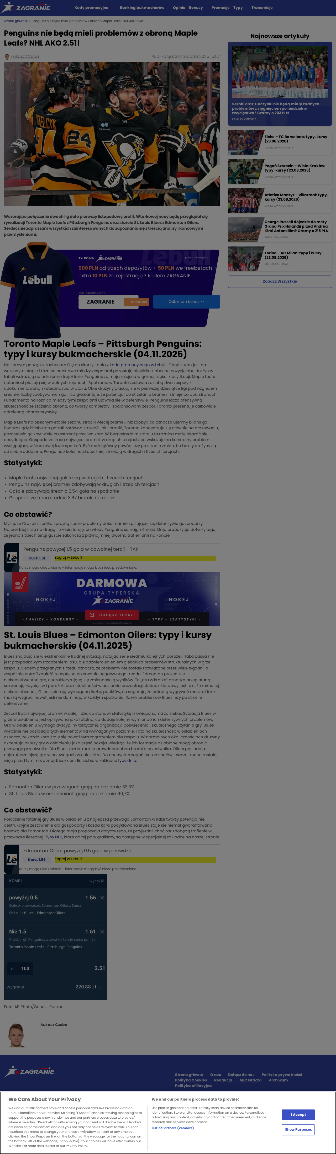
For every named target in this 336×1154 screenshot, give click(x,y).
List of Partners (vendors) (173, 1128)
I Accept (298, 1114)
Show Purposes (298, 1129)
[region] (168, 1122)
